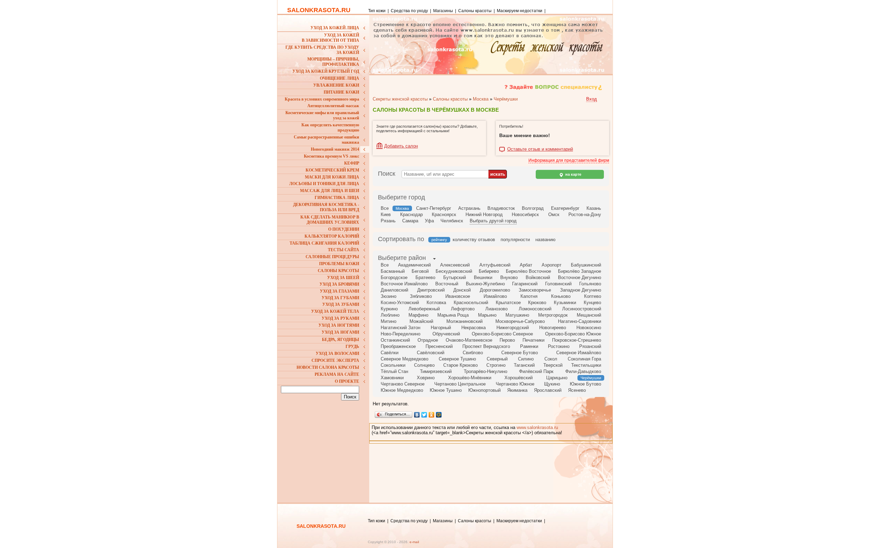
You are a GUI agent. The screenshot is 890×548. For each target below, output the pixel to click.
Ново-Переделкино (400, 333)
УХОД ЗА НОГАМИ (340, 332)
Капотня (528, 296)
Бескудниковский (454, 271)
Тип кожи (377, 10)
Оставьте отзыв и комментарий (540, 149)
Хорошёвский (518, 377)
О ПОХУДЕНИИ (343, 229)
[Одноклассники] (431, 414)
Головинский (558, 283)
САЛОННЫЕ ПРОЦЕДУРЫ (332, 256)
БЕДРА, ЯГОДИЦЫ (340, 339)
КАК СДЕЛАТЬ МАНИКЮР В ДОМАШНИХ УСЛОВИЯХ (329, 220)
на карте (572, 174)
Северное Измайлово (578, 352)
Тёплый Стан (394, 371)
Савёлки (389, 352)
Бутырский (454, 277)
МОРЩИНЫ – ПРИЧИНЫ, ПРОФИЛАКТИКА (333, 62)
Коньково (561, 296)
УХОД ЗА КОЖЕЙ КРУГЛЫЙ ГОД (325, 71)
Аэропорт (551, 265)
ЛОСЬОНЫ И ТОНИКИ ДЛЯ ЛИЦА (324, 183)
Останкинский (395, 340)
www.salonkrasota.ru (537, 427)
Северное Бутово (519, 352)
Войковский (538, 277)
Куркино (389, 308)
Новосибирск (525, 214)
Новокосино (588, 327)
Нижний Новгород (484, 214)
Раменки (529, 346)
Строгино (495, 365)
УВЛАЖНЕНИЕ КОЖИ (336, 85)
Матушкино (517, 315)
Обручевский (446, 333)
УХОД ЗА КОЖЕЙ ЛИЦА (334, 27)
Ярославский (547, 390)
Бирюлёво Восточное (528, 271)
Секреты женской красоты (400, 99)
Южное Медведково (402, 390)
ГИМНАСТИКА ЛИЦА (337, 197)
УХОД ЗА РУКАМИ (340, 318)
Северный (497, 359)
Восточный (446, 283)
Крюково (537, 302)
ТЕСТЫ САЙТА (343, 249)
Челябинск (451, 220)
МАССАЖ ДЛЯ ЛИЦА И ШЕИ (329, 190)
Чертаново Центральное (460, 384)
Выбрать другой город (493, 220)
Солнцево (424, 365)
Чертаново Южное (515, 384)
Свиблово (473, 352)
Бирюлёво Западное (579, 271)
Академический (414, 265)
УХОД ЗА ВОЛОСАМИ (337, 353)
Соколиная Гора (584, 359)
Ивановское (457, 296)
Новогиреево (552, 327)
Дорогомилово (495, 290)
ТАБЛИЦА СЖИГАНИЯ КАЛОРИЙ (324, 243)
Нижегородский (512, 327)
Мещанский (589, 315)
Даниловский (394, 290)
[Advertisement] (324, 448)
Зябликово (421, 296)
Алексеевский (455, 265)
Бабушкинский (586, 265)
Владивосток (501, 208)
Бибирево (489, 271)
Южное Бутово (585, 384)
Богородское (394, 277)
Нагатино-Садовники (579, 321)
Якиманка (517, 390)
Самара (410, 220)
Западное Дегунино (580, 290)
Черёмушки (506, 99)
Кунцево (592, 302)
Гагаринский (524, 283)
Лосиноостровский (581, 308)
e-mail (414, 542)
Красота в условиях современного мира (322, 99)
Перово (507, 340)
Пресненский (439, 346)
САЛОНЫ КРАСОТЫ (338, 270)
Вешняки (483, 277)
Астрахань (469, 208)
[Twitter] (424, 414)
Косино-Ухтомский (400, 302)
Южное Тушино (446, 390)
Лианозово (496, 308)
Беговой (420, 271)
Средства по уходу (409, 10)
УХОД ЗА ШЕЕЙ (343, 277)
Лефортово (463, 308)
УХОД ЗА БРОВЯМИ (339, 284)
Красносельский (471, 302)
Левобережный (424, 308)
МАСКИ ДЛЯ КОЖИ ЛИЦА (332, 177)
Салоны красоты (475, 10)
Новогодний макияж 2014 (335, 149)
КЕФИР (351, 163)
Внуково (509, 277)
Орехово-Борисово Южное (573, 333)
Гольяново (590, 283)
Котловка (436, 302)
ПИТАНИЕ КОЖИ (341, 92)
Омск (553, 214)
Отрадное (428, 340)
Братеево (425, 277)
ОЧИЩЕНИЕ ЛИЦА (339, 78)
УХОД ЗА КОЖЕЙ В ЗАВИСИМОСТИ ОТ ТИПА (330, 38)
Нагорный (441, 327)
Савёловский (430, 352)
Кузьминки (565, 302)
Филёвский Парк (536, 371)
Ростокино (558, 346)
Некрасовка (473, 327)
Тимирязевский (436, 371)
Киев (386, 214)
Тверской (553, 365)
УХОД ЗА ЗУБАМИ (340, 304)
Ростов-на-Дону (584, 214)
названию (545, 239)
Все (385, 208)
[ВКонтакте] (417, 414)
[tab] (402, 258)
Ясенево (577, 390)
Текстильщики (586, 365)
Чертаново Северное (402, 384)
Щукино (552, 384)
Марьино (487, 315)
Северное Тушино (457, 359)
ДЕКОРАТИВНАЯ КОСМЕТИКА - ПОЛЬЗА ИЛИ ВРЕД (326, 207)
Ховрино (426, 377)
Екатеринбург (565, 208)
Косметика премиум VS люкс (331, 156)
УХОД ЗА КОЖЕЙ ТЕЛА (335, 311)
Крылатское (508, 302)
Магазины (443, 10)
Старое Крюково (460, 365)
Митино (388, 321)
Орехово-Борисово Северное (502, 333)
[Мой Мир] (439, 414)
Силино (526, 359)
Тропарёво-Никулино (485, 371)
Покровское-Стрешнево (576, 340)
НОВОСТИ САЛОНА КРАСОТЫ (328, 367)
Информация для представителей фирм (568, 160)
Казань (593, 208)
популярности (515, 239)
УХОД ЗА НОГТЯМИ (338, 325)
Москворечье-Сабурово (520, 321)
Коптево (592, 296)
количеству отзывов (474, 239)
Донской (462, 290)
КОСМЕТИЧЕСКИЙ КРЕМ (332, 170)
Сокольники (393, 365)
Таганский (524, 365)
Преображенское (398, 346)
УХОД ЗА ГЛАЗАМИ (339, 291)
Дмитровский (431, 290)
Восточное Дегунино (579, 277)
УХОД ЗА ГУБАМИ (340, 297)
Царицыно (556, 377)
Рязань (388, 220)
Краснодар (411, 214)
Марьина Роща (453, 315)
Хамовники (392, 377)
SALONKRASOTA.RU (318, 10)
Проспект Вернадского (486, 346)
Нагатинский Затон (400, 327)
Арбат (526, 265)
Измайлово (495, 296)
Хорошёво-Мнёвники (469, 377)
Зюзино (388, 296)
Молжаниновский (464, 321)
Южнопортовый (484, 390)
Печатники (533, 340)
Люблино (390, 315)
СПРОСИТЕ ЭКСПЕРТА (335, 360)
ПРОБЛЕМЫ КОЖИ (339, 263)
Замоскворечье (535, 290)
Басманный (393, 271)
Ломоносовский (535, 308)
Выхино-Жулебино (485, 283)
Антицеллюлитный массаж (333, 105)
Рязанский (590, 346)
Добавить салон (401, 146)
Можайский (421, 321)
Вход (591, 99)
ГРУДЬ (352, 346)
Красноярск (444, 214)
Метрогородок (553, 315)
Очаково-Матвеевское (469, 340)
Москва (480, 99)
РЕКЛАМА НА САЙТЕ (337, 374)
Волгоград (533, 208)
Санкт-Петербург (433, 208)
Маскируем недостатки (519, 10)
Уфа (429, 220)
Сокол (550, 359)
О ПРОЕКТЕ (347, 381)
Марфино (418, 315)
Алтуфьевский (494, 265)
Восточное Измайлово (404, 283)
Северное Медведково (404, 359)
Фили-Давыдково (583, 371)
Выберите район (402, 257)
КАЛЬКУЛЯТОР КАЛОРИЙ (332, 236)
